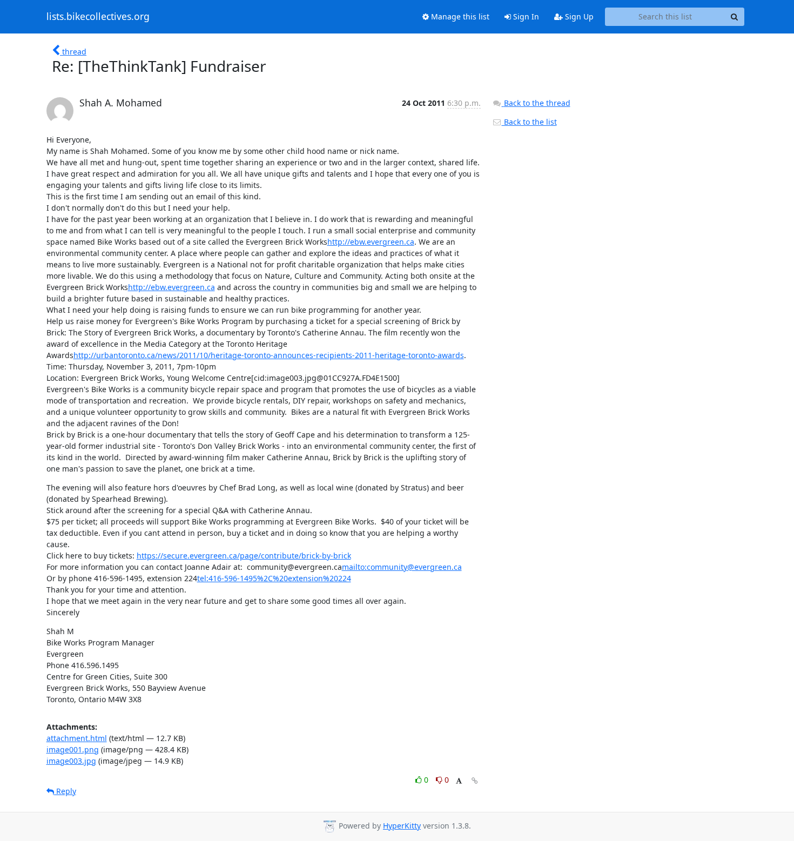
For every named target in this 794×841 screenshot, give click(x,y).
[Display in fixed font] (459, 781)
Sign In (525, 16)
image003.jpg (71, 761)
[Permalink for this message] (475, 780)
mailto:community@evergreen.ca (402, 567)
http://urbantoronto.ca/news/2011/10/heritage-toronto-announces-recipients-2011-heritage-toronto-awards (268, 355)
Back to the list (529, 122)
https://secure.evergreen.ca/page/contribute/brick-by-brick (244, 555)
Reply (65, 791)
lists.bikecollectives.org (98, 16)
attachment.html (76, 738)
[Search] (734, 17)
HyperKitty (402, 825)
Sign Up (578, 16)
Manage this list (459, 16)
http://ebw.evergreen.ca (370, 242)
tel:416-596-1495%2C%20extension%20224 (274, 578)
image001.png (72, 749)
